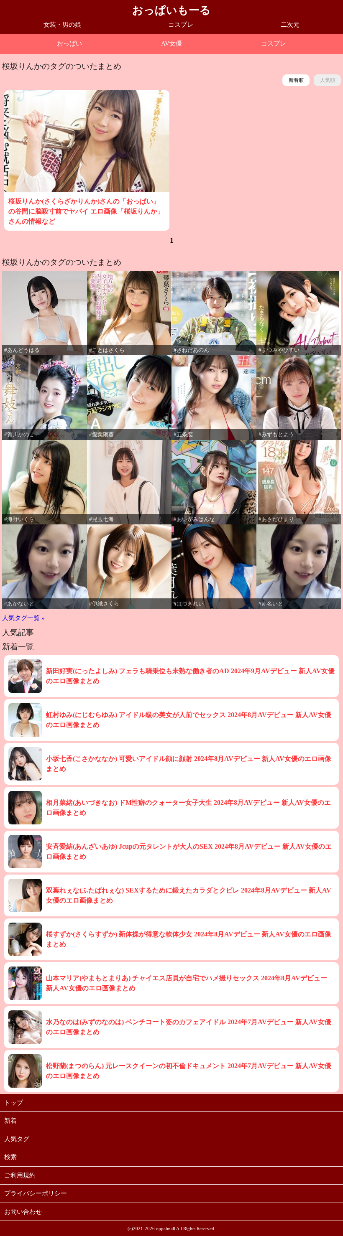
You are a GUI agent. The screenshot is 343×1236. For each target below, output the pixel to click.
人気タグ (16, 1139)
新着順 (296, 80)
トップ (13, 1102)
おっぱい (69, 43)
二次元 (290, 24)
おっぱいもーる (171, 10)
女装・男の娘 (62, 24)
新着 (10, 1120)
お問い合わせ (23, 1211)
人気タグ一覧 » (23, 618)
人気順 (327, 80)
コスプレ (180, 24)
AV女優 (171, 43)
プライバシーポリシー (35, 1193)
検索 (10, 1157)
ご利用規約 (20, 1175)
